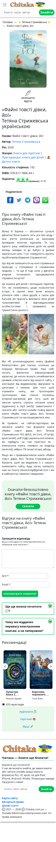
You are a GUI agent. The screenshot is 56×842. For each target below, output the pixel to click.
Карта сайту (10, 798)
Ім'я (5, 576)
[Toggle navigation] (5, 5)
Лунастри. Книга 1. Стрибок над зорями (14, 693)
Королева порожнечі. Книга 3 (39, 693)
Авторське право (13, 802)
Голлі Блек (37, 698)
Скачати (28, 506)
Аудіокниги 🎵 (28, 711)
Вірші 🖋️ (28, 726)
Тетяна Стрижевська (26, 141)
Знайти (46, 12)
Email (6, 584)
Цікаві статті (10, 805)
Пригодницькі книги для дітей (23, 157)
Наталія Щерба (13, 698)
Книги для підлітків (26, 153)
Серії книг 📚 (28, 719)
